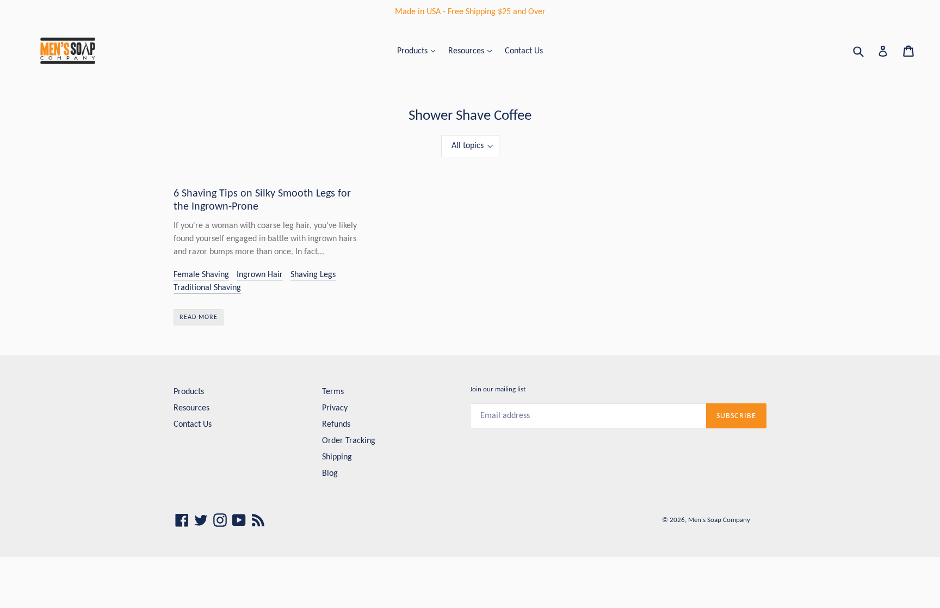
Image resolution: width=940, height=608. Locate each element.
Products (413, 51)
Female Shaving (201, 275)
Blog (330, 473)
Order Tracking (348, 441)
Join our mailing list (497, 389)
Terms (333, 392)
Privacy (335, 408)
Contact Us (524, 51)
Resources (467, 51)
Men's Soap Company (719, 520)
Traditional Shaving (207, 288)
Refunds (336, 424)
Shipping (337, 457)
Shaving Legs (313, 275)
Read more (199, 317)
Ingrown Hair (260, 275)
